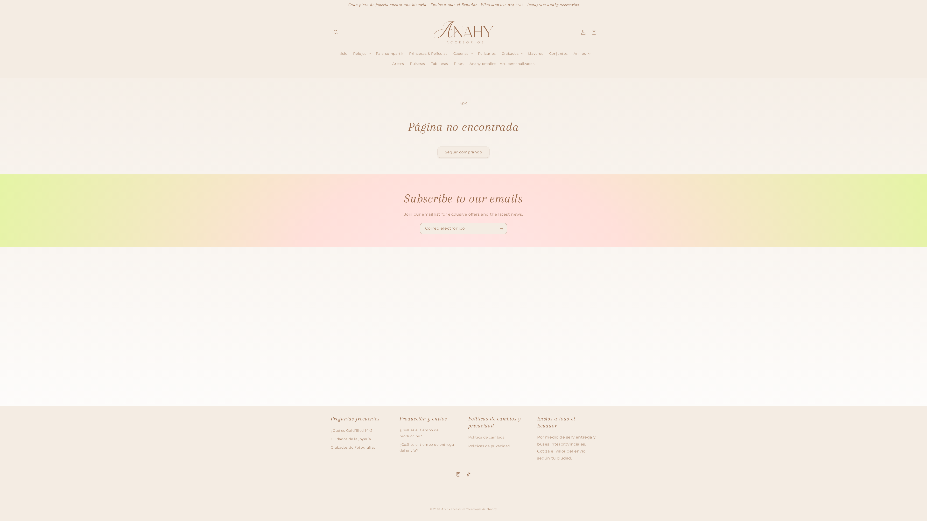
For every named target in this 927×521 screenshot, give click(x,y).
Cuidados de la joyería (351, 439)
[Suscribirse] (501, 228)
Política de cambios (486, 437)
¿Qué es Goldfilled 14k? (352, 430)
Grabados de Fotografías (353, 447)
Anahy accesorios (453, 509)
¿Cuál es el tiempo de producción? (419, 433)
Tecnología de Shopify (481, 509)
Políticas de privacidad (489, 446)
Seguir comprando (463, 152)
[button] (336, 32)
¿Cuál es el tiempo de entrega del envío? (427, 447)
